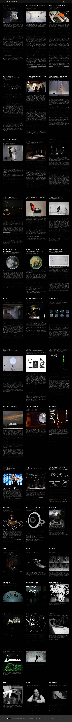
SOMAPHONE (17, 492)
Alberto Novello (43, 573)
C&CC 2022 (11, 233)
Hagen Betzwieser (57, 333)
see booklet (36, 400)
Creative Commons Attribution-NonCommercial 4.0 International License (47, 718)
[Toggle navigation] (63, 1)
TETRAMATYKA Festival (19, 274)
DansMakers (37, 574)
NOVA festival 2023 (14, 129)
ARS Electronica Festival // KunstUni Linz (59, 63)
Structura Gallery (42, 43)
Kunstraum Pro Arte (33, 535)
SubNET (68, 432)
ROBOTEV (44, 66)
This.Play (63, 635)
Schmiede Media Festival (33, 67)
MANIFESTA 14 (41, 231)
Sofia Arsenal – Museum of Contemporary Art (38, 287)
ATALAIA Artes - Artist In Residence (54, 495)
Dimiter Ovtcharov (11, 381)
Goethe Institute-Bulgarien (53, 288)
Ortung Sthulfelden (39, 440)
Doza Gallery (12, 59)
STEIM (34, 574)
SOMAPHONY (5, 489)
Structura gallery (53, 285)
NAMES (65, 142)
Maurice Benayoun (53, 635)
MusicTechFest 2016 (8, 500)
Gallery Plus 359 (51, 122)
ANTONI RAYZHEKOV (11, 1)
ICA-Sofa (38, 230)
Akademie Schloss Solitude (12, 386)
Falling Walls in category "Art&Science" (16, 230)
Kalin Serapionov (38, 239)
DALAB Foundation (34, 66)
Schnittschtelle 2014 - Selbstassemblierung (37, 537)
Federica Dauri (64, 350)
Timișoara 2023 (28, 133)
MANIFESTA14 (44, 239)
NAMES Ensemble (59, 157)
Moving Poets (19, 539)
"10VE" (27, 492)
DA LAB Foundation (66, 287)
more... (7, 497)
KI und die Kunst (66, 66)
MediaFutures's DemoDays (6, 232)
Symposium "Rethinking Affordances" (17, 389)
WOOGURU (4, 536)
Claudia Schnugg (8, 128)
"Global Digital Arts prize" (16, 227)
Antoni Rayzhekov (25, 718)
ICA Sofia (62, 235)
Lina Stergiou (64, 636)
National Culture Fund (66, 239)
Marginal (35, 131)
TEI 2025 (13, 58)
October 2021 (10, 275)
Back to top (63, 718)
